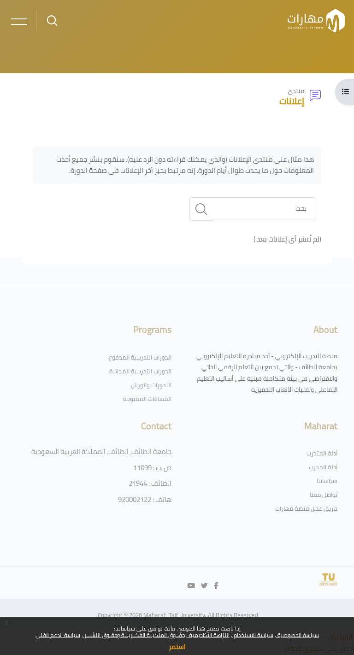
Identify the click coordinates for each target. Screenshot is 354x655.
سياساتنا (327, 480)
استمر (177, 647)
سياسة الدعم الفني (57, 635)
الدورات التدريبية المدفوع (140, 357)
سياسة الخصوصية (297, 635)
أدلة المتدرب (322, 453)
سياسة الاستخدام (252, 635)
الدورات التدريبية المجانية (140, 371)
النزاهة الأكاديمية (209, 635)
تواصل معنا (323, 494)
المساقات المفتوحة (147, 398)
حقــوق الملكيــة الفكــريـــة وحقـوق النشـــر (134, 635)
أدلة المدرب (323, 466)
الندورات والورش (151, 384)
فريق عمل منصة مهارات (306, 508)
